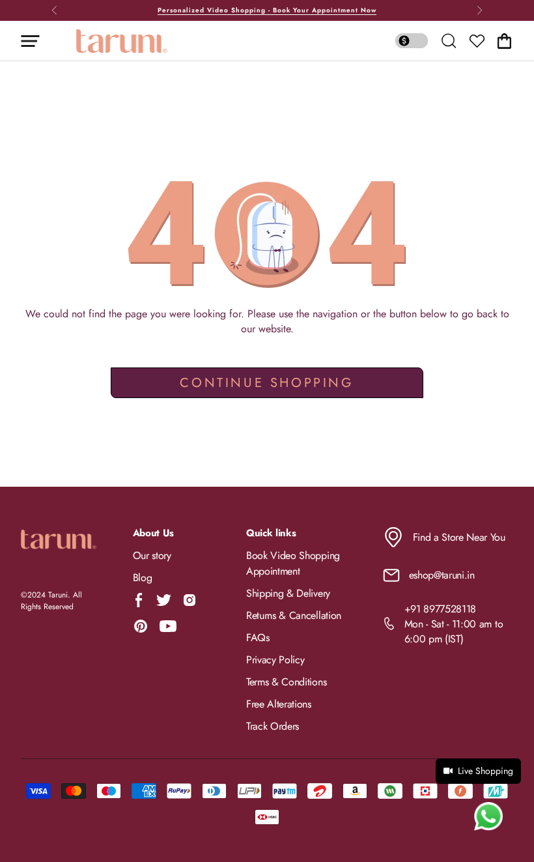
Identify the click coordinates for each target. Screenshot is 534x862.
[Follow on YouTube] (168, 626)
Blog (142, 577)
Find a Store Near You (459, 537)
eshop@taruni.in (442, 574)
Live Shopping (485, 770)
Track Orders (272, 726)
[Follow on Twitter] (163, 600)
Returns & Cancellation (293, 615)
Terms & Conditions (286, 681)
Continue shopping (267, 382)
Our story (152, 555)
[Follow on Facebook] (139, 600)
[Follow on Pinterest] (140, 626)
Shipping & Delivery (288, 593)
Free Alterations (278, 704)
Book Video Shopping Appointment (293, 563)
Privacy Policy (275, 659)
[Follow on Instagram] (189, 600)
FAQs (258, 637)
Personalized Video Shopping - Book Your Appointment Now (267, 10)
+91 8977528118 (440, 608)
